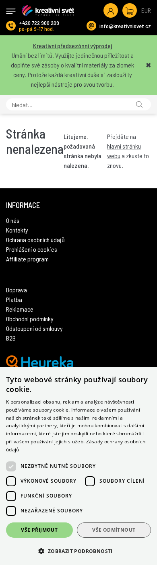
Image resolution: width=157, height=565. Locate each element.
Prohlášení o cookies (31, 249)
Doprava (16, 290)
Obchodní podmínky (30, 318)
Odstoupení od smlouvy (34, 328)
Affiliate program (27, 259)
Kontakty (17, 230)
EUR (146, 10)
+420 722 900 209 (39, 22)
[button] (78, 551)
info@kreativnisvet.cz (125, 25)
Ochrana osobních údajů (35, 239)
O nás (12, 220)
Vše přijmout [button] (39, 529)
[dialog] (78, 466)
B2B (11, 338)
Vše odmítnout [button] (113, 529)
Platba (14, 299)
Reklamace (19, 309)
